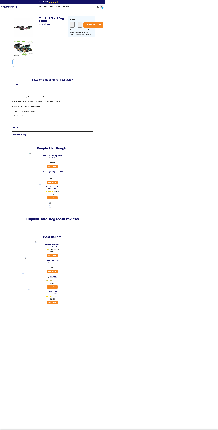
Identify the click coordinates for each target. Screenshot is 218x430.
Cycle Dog (46, 24)
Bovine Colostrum (52, 244)
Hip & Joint (52, 291)
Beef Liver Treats (52, 187)
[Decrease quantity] (72, 25)
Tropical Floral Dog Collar (52, 155)
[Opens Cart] (101, 6)
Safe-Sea (52, 276)
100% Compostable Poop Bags (52, 171)
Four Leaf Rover (53, 172)
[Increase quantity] (80, 25)
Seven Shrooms (52, 260)
